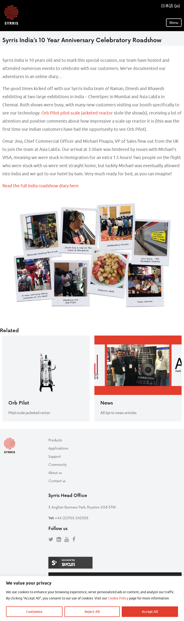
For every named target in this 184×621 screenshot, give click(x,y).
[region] (92, 598)
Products (55, 440)
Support (54, 456)
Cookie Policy (118, 598)
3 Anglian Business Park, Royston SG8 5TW (82, 507)
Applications (58, 448)
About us (55, 472)
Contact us (57, 480)
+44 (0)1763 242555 (71, 517)
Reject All (92, 612)
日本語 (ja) (170, 5)
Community (57, 464)
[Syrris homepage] (11, 15)
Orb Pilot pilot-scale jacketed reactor (77, 112)
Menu (173, 23)
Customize (34, 612)
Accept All (150, 612)
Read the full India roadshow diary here (40, 185)
